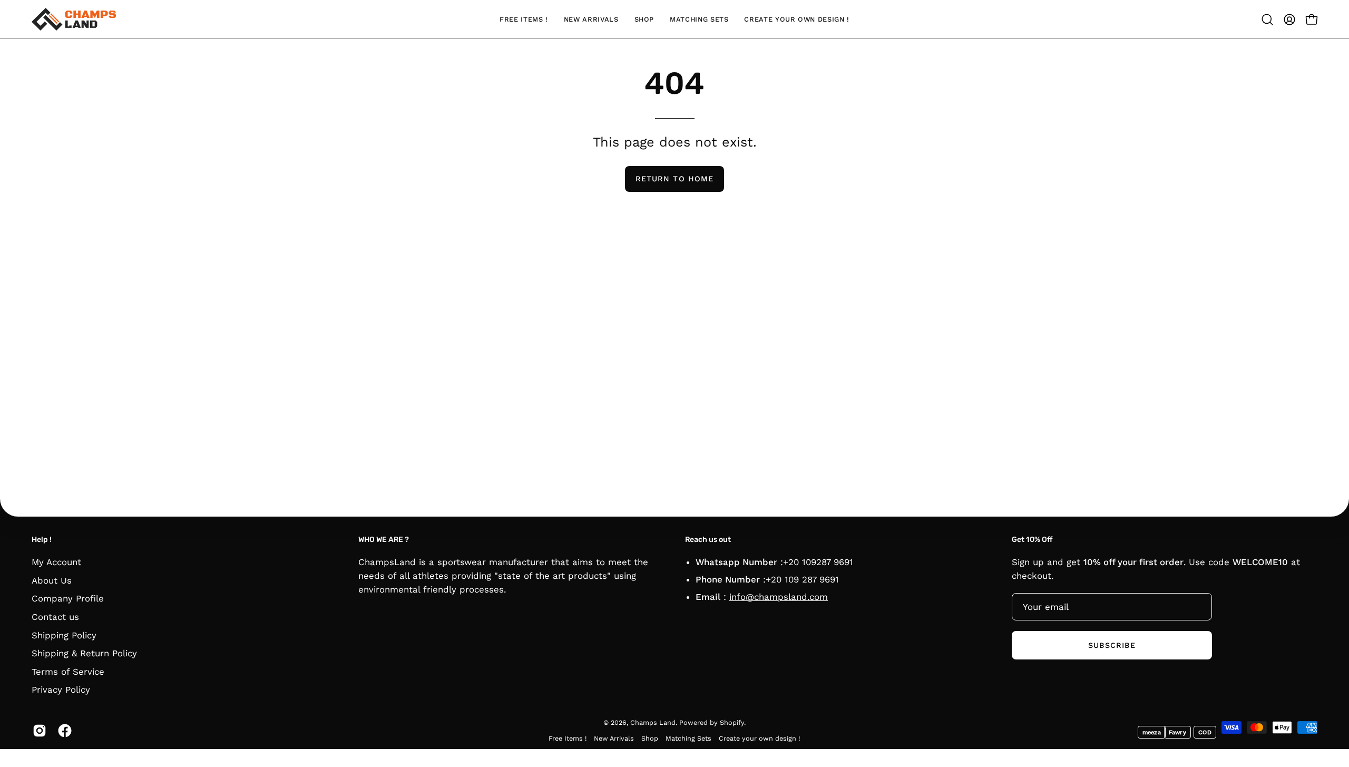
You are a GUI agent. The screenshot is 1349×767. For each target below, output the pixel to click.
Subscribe (1112, 645)
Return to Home (674, 178)
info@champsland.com (778, 596)
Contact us (55, 616)
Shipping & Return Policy (84, 653)
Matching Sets (688, 738)
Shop (649, 738)
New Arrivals (614, 738)
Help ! (42, 539)
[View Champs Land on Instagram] (37, 731)
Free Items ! (567, 738)
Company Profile (68, 598)
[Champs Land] (74, 19)
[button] (1267, 19)
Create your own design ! (759, 738)
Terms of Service (68, 671)
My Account (56, 562)
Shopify (732, 722)
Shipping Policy (64, 634)
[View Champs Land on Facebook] (63, 731)
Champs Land (653, 722)
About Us (52, 580)
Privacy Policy (61, 689)
